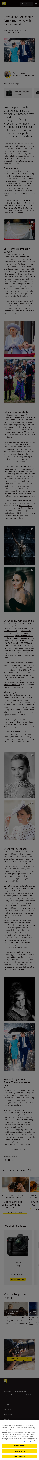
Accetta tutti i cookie (19, 1456)
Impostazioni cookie (19, 1445)
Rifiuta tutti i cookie (19, 1451)
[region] (19, 1440)
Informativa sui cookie (26, 1442)
